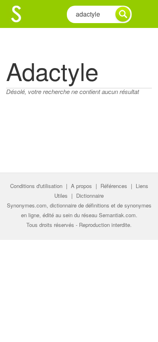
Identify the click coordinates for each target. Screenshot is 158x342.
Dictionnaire (90, 195)
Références (113, 186)
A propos (81, 186)
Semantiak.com (117, 215)
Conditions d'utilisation (36, 186)
